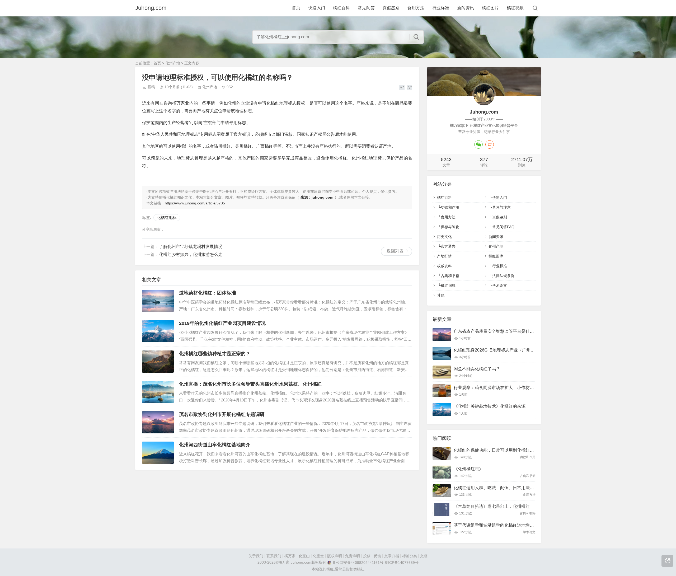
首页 (296, 8)
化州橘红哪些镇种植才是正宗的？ (214, 353)
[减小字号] (409, 87)
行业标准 (440, 8)
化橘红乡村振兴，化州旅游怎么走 (190, 254)
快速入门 (316, 8)
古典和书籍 (450, 276)
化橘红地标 (167, 217)
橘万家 (289, 556)
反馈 (377, 556)
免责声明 (352, 556)
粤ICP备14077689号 (401, 563)
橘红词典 (448, 285)
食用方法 (415, 8)
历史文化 (444, 237)
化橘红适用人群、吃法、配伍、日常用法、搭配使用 (502, 487)
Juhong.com (150, 7)
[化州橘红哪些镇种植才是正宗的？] (158, 361)
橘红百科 (341, 8)
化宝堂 (318, 556)
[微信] (478, 144)
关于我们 (255, 556)
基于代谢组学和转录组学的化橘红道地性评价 (496, 525)
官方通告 (448, 246)
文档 (424, 556)
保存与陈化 (450, 227)
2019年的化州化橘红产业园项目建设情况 (222, 323)
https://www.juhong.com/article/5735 (195, 203)
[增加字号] (402, 87)
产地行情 (444, 256)
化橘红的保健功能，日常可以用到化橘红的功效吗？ (502, 450)
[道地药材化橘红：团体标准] (158, 301)
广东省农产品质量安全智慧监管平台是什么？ (496, 331)
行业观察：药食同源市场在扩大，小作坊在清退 (498, 387)
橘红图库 (496, 256)
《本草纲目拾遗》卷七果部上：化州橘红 (492, 506)
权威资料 (444, 266)
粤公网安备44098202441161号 (357, 563)
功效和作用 (450, 207)
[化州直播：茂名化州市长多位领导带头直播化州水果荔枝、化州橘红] (158, 392)
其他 (440, 295)
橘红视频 (515, 8)
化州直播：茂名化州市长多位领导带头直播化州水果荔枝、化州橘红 (250, 384)
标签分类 (409, 556)
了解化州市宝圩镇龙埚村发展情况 (190, 246)
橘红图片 (490, 8)
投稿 (151, 87)
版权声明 (334, 556)
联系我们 (273, 556)
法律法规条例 (503, 276)
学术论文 (499, 285)
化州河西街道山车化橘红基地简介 (214, 444)
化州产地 (172, 63)
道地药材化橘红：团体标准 (207, 293)
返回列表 (395, 251)
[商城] (489, 144)
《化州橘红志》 (468, 469)
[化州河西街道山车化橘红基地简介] (158, 453)
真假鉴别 (391, 8)
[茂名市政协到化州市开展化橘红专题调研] (158, 422)
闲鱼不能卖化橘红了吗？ (477, 369)
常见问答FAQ (503, 227)
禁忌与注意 (501, 207)
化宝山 (304, 556)
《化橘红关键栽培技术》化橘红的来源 (489, 406)
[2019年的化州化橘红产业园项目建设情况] (158, 331)
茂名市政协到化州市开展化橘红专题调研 (222, 414)
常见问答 (366, 8)
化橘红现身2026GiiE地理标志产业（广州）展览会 (500, 350)
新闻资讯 (465, 8)
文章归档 (391, 556)
